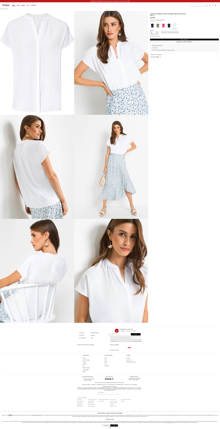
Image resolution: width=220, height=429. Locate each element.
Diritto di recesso (127, 384)
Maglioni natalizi (80, 404)
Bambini (23, 5)
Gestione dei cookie (111, 384)
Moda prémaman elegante (104, 399)
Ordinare (84, 361)
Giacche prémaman (91, 404)
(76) (154, 15)
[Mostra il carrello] (215, 6)
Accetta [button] (114, 425)
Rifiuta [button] (110, 427)
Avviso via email (184, 39)
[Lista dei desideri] (212, 6)
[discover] (121, 347)
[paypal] (125, 347)
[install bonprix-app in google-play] (89, 348)
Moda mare (123, 401)
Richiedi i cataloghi (86, 367)
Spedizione (85, 363)
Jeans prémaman (91, 401)
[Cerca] (207, 5)
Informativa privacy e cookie (102, 384)
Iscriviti (135, 334)
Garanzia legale (134, 384)
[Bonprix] (6, 6)
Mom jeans (112, 404)
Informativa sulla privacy (137, 341)
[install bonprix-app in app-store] (81, 348)
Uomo (18, 5)
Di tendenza (33, 5)
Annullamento (113, 341)
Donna (13, 5)
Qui (177, 415)
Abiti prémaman (91, 402)
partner (10, 415)
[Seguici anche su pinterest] (110, 379)
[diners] (118, 347)
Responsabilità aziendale (130, 361)
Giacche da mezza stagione (126, 399)
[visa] (114, 347)
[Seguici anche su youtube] (108, 379)
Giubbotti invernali (113, 406)
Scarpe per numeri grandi (92, 399)
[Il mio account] (209, 6)
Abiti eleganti (79, 402)
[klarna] (129, 347)
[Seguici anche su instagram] (112, 379)
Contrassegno (112, 350)
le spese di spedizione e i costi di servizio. (116, 382)
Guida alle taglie (86, 369)
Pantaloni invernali (113, 401)
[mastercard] (111, 347)
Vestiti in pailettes (80, 401)
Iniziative (84, 371)
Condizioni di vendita (86, 384)
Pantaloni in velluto (113, 402)
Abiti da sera (79, 399)
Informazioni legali (119, 384)
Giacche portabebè (91, 406)
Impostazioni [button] (106, 425)
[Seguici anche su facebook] (106, 379)
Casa (27, 5)
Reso (84, 365)
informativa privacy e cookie (170, 422)
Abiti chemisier (80, 406)
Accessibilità (93, 384)
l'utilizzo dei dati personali (36, 415)
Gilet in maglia (112, 399)
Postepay (117, 350)
